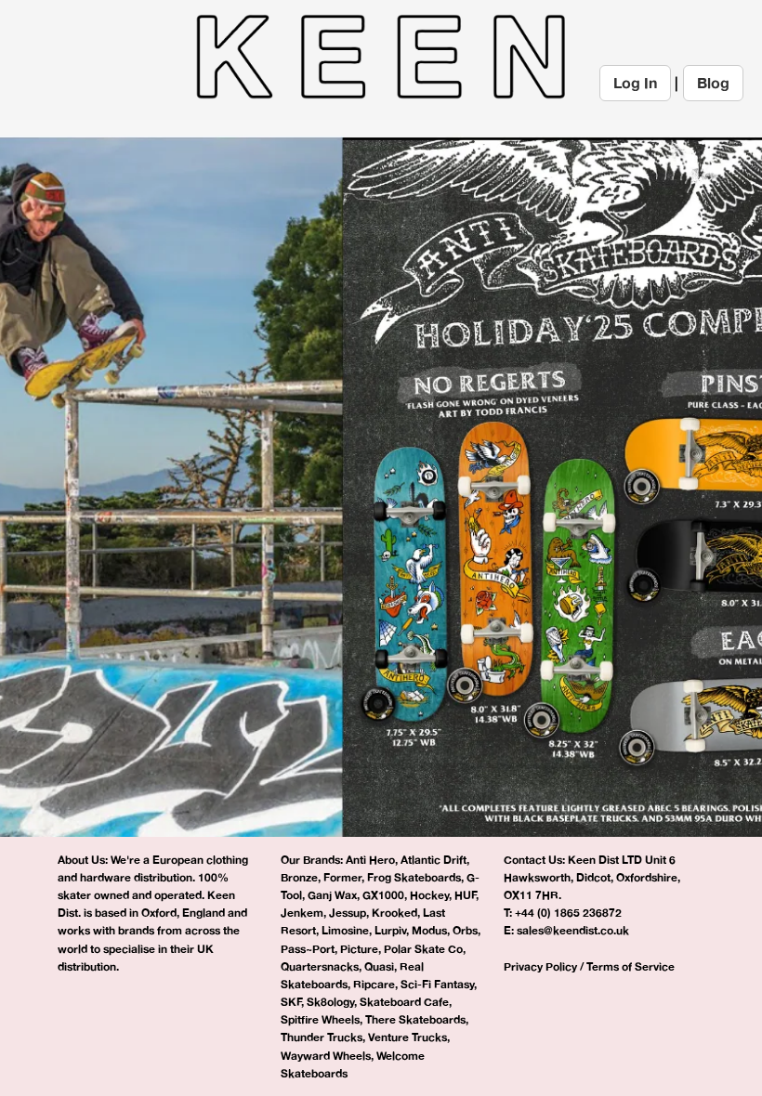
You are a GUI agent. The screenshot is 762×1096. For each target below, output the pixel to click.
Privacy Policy (540, 966)
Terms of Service (630, 966)
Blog (713, 82)
